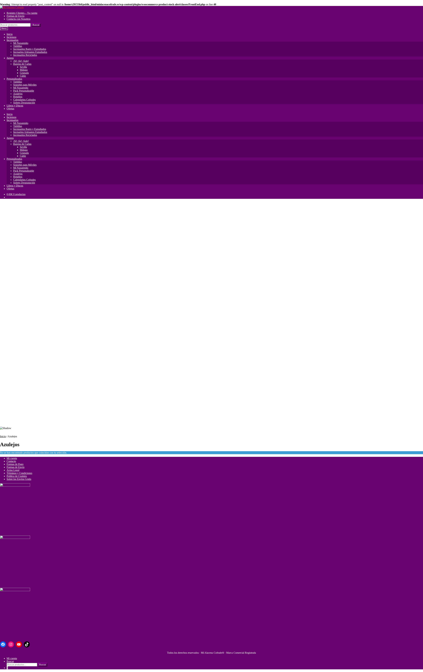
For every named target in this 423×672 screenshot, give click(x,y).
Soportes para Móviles (25, 84)
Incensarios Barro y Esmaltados (29, 49)
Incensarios (12, 40)
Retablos (17, 96)
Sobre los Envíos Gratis (19, 479)
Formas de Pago (15, 464)
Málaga (24, 69)
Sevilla (23, 66)
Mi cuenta (12, 458)
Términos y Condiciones (19, 473)
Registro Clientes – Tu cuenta (22, 13)
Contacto (11, 461)
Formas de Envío (15, 16)
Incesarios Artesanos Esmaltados (30, 52)
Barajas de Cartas (22, 64)
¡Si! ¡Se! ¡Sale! (21, 61)
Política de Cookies (17, 476)
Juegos (10, 58)
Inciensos (11, 37)
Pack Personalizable (23, 90)
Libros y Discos (15, 105)
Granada (24, 72)
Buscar (36, 25)
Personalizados (14, 78)
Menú (4, 28)
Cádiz (23, 75)
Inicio (10, 34)
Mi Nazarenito (20, 43)
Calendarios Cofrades (24, 99)
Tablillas (17, 46)
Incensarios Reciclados (25, 55)
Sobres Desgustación (24, 102)
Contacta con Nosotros (18, 19)
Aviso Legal (13, 470)
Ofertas (10, 108)
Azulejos (17, 93)
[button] (211, 415)
